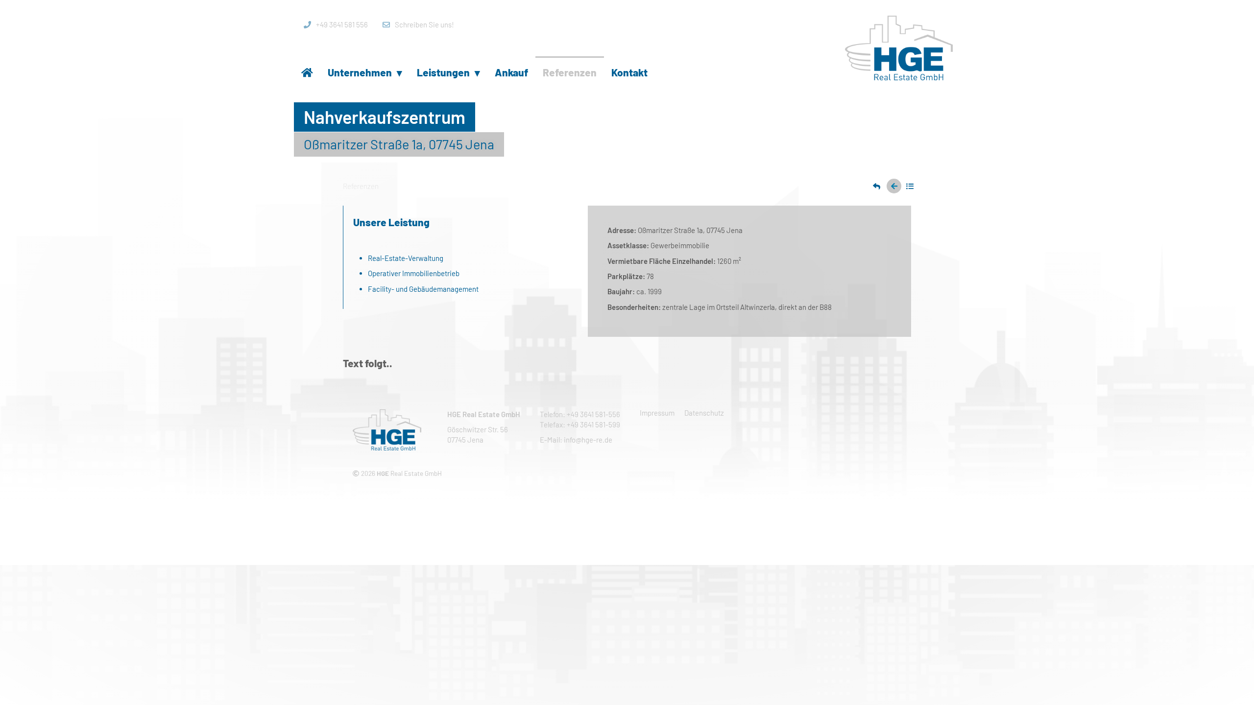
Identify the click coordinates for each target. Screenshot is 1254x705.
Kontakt (629, 72)
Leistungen (448, 72)
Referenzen (570, 72)
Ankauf (511, 72)
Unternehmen (365, 72)
